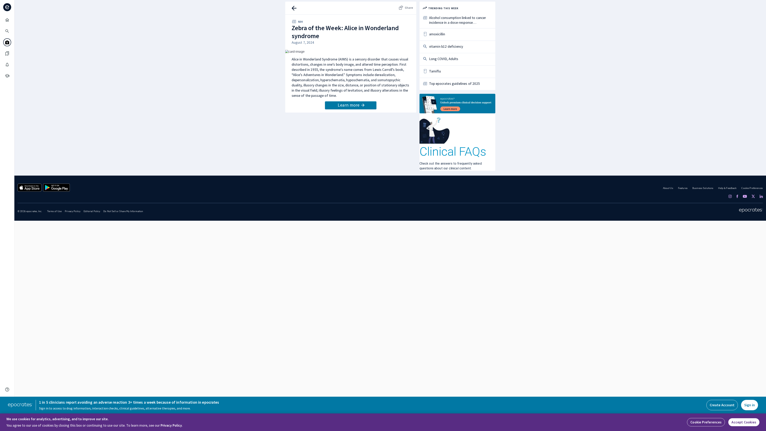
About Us (668, 188)
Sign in (749, 405)
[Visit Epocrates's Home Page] (751, 210)
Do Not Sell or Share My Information (123, 211)
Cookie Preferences (752, 188)
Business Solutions (703, 188)
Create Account (722, 405)
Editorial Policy (92, 211)
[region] (383, 422)
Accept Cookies (743, 422)
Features (683, 188)
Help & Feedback (727, 188)
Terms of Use (54, 211)
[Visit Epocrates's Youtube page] (745, 196)
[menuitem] (7, 20)
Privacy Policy (72, 211)
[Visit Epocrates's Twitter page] (753, 196)
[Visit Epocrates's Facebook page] (737, 196)
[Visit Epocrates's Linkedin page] (761, 196)
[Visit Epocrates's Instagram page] (730, 196)
